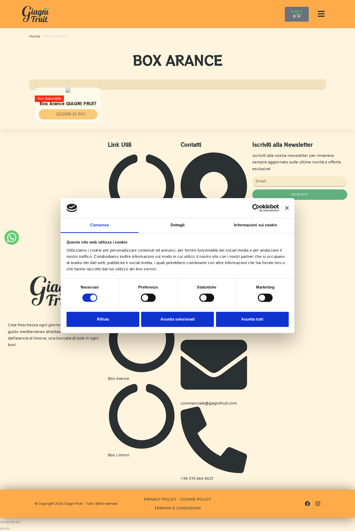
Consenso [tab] (99, 225)
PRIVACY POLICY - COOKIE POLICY (177, 499)
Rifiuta (103, 319)
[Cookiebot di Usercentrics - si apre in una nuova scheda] (256, 208)
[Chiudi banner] (287, 208)
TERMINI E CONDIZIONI (177, 508)
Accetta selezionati (177, 319)
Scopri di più (70, 114)
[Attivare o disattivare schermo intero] (12, 522)
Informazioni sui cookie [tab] (255, 225)
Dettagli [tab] (177, 225)
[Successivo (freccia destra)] (7, 528)
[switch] (148, 297)
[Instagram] (317, 503)
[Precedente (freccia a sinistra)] (2, 528)
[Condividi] (7, 522)
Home (34, 36)
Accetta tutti (252, 319)
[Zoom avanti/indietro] (18, 522)
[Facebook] (307, 503)
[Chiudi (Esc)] (2, 522)
